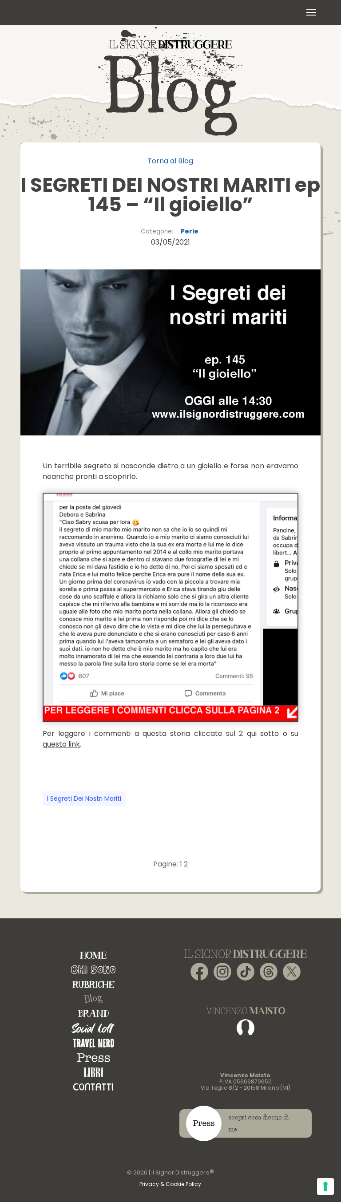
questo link (61, 744)
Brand (93, 1013)
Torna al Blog (170, 161)
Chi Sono (93, 969)
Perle (189, 231)
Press (93, 1057)
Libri (93, 1072)
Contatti (93, 1086)
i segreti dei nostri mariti (84, 798)
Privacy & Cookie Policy (170, 1184)
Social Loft (93, 1028)
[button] (311, 12)
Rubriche (93, 984)
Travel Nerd (93, 1042)
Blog (93, 999)
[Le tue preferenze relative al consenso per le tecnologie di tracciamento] (325, 1186)
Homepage (93, 955)
